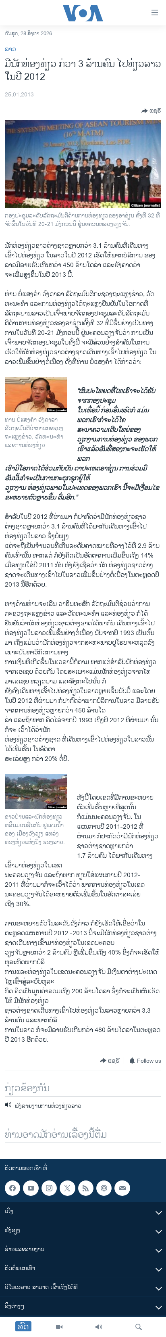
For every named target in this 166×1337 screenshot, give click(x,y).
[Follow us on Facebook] (12, 1188)
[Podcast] (104, 1188)
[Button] (151, 111)
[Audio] (99, 1327)
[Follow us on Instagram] (49, 1188)
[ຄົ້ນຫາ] (139, 1327)
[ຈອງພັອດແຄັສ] (122, 1188)
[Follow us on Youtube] (30, 1188)
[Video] (59, 1327)
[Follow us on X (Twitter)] (67, 1188)
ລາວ (10, 49)
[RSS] (85, 1188)
